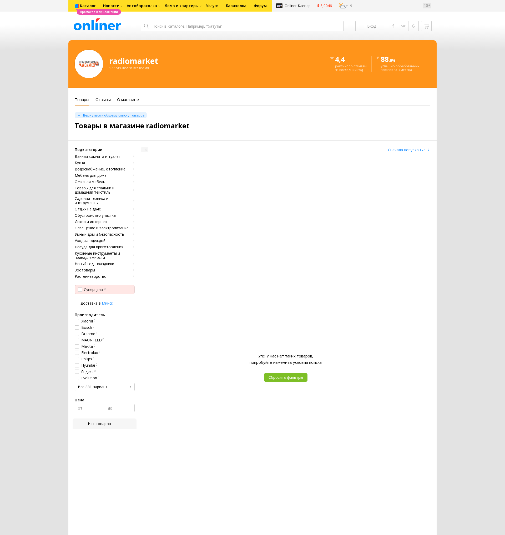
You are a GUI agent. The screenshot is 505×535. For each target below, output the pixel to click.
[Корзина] (426, 26)
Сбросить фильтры (286, 377)
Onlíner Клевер (298, 5)
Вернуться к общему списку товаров (114, 115)
